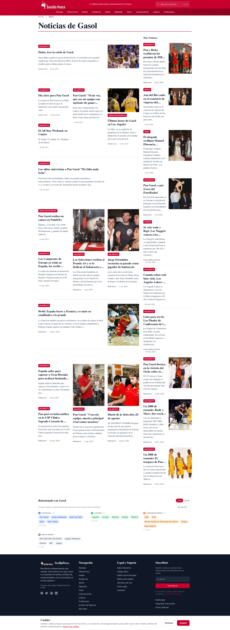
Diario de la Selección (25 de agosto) (123, 416)
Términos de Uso (124, 582)
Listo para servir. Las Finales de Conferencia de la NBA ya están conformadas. (154, 323)
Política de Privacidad (126, 575)
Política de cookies (71, 626)
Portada (59, 12)
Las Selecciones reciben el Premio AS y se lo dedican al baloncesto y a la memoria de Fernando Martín (88, 266)
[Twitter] (46, 593)
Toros (129, 12)
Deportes (119, 12)
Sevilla (85, 12)
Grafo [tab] (187, 500)
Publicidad (160, 600)
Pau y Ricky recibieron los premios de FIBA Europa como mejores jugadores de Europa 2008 (154, 59)
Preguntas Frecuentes (165, 603)
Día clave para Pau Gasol (53, 95)
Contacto (121, 590)
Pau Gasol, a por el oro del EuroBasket (153, 189)
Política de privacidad (173, 594)
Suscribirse (173, 585)
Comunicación (142, 12)
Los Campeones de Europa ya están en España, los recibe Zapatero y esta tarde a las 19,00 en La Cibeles (52, 266)
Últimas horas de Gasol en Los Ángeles (122, 122)
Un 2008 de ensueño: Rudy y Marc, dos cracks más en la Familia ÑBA (154, 413)
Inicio (40, 16)
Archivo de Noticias (87, 605)
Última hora (72, 12)
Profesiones (169, 12)
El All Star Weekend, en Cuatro (52, 132)
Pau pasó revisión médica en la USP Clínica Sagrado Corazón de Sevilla (53, 419)
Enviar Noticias (162, 607)
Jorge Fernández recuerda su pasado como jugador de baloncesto (123, 263)
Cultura (156, 12)
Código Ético (122, 571)
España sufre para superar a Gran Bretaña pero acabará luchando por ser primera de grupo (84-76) (53, 378)
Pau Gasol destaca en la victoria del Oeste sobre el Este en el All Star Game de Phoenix (154, 371)
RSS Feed (83, 609)
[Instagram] (51, 593)
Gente (107, 12)
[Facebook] (41, 593)
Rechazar (169, 623)
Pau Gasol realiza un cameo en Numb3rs (50, 218)
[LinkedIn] (56, 593)
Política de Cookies (125, 579)
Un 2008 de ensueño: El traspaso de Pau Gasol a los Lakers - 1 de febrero (154, 461)
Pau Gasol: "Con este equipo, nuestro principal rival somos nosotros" (88, 418)
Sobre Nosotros (124, 568)
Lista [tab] (179, 500)
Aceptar (183, 623)
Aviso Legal (122, 586)
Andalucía (96, 12)
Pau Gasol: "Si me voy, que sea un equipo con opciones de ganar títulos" (87, 101)
